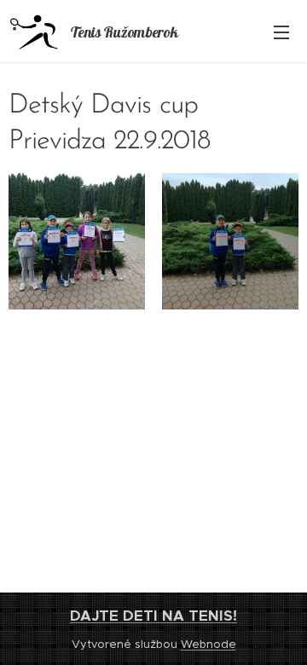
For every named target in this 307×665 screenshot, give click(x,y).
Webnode (208, 644)
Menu (281, 31)
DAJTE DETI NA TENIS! (153, 615)
